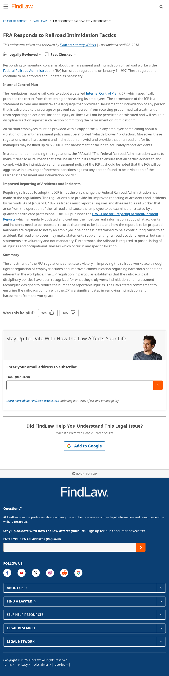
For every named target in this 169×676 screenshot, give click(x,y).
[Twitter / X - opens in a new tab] (36, 573)
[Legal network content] (161, 641)
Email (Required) (18, 377)
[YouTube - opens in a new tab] (22, 573)
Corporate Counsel (15, 21)
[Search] (161, 6)
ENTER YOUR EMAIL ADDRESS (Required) (32, 539)
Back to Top (86, 474)
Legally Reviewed (24, 54)
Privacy (23, 665)
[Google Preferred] (78, 573)
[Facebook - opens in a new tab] (7, 573)
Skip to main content (84, 4)
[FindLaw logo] (24, 6)
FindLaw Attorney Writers (78, 45)
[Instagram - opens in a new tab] (50, 573)
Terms (7, 665)
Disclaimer (41, 665)
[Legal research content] (161, 628)
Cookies (60, 665)
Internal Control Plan (102, 93)
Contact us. (20, 522)
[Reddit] (64, 573)
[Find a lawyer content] (161, 601)
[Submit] (158, 385)
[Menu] (6, 6)
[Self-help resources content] (161, 614)
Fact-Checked (61, 54)
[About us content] (161, 587)
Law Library (40, 21)
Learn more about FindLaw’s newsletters (32, 401)
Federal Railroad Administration (28, 70)
